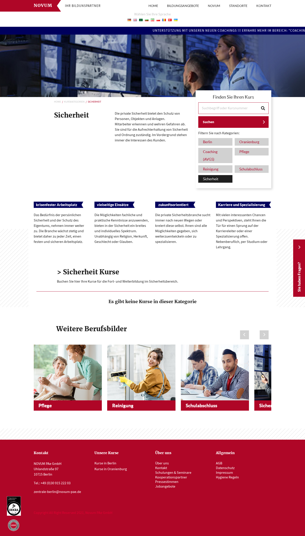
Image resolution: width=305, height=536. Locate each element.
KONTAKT (263, 6)
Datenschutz (225, 468)
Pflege (45, 405)
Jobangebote (165, 486)
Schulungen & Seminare (173, 472)
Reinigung (122, 405)
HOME (153, 6)
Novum (43, 6)
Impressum (224, 472)
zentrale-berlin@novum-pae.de (57, 492)
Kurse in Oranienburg (110, 469)
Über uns (162, 463)
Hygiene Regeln (227, 477)
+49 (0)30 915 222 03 (56, 483)
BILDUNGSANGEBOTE (183, 6)
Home (57, 101)
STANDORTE (238, 6)
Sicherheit (270, 405)
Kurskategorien (74, 101)
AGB (219, 463)
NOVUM (214, 6)
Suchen (208, 122)
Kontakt (161, 468)
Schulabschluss (201, 405)
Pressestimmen (166, 482)
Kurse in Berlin (105, 463)
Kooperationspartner (171, 477)
